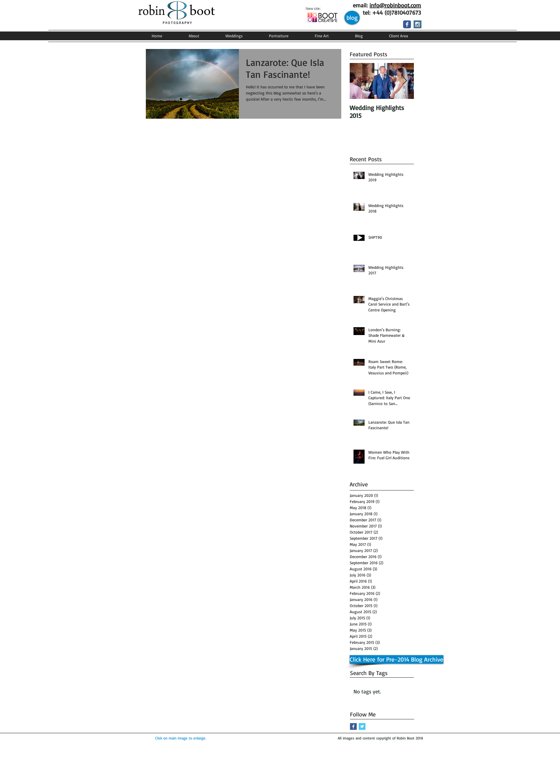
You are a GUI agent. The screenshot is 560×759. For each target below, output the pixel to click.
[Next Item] (404, 80)
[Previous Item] (359, 80)
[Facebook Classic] (407, 24)
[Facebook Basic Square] (353, 726)
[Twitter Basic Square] (362, 726)
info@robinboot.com (395, 5)
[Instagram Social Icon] (417, 24)
